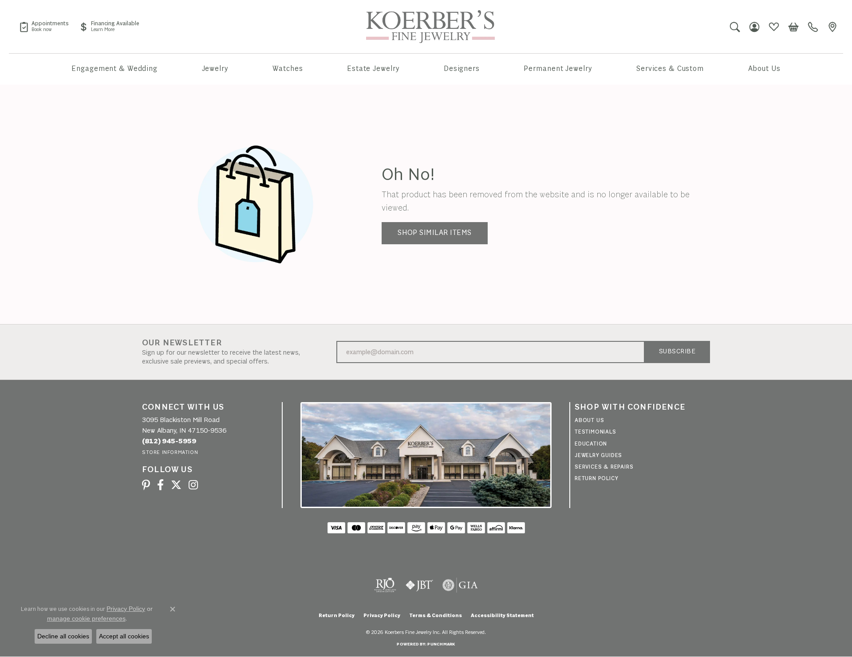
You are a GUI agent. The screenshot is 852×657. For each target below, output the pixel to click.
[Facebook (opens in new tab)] (160, 485)
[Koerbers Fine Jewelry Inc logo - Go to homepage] (430, 26)
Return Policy (596, 478)
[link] (44, 26)
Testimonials (595, 432)
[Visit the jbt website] (419, 585)
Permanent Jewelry (558, 69)
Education (591, 444)
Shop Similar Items (435, 233)
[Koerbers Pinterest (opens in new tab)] (146, 485)
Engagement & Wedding (114, 69)
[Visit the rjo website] (385, 585)
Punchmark (441, 644)
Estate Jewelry (373, 69)
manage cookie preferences (86, 618)
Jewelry (215, 69)
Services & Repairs (604, 467)
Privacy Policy (381, 615)
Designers (462, 69)
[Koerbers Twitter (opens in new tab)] (176, 485)
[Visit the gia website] (460, 585)
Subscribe (677, 351)
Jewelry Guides (598, 455)
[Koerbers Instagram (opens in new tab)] (193, 485)
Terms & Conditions (435, 615)
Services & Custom (670, 69)
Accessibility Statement (502, 615)
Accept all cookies (124, 636)
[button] (735, 26)
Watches (287, 69)
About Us (764, 69)
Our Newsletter (182, 343)
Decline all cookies (63, 636)
